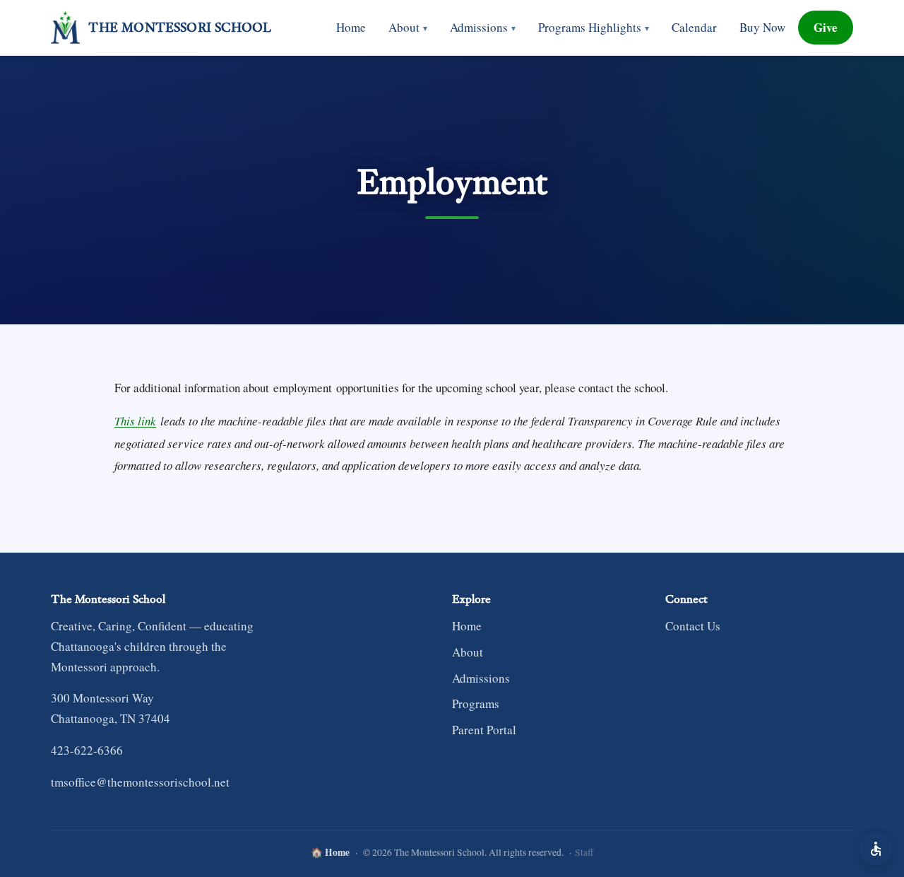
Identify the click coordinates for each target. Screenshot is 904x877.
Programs (475, 703)
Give (826, 27)
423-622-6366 (87, 750)
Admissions (483, 27)
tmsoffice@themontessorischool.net (140, 782)
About (407, 27)
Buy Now (762, 27)
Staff (584, 852)
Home (351, 27)
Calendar (694, 27)
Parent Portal (484, 730)
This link (135, 421)
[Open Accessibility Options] (876, 849)
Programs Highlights (593, 27)
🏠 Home (330, 852)
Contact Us (692, 626)
